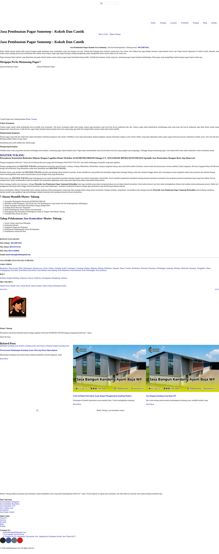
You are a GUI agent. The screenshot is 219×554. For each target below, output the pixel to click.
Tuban (208, 268)
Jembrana (37, 278)
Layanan (173, 23)
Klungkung (56, 278)
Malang (100, 268)
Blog (205, 23)
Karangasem (46, 278)
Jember (50, 268)
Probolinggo (160, 268)
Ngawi (122, 268)
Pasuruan (144, 268)
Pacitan (128, 268)
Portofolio (184, 23)
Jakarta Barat (25, 286)
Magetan (94, 268)
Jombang (57, 268)
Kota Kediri (32, 270)
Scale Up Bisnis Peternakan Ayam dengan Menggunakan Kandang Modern (102, 396)
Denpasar (23, 278)
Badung (3, 278)
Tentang (163, 23)
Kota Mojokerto (63, 270)
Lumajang (79, 268)
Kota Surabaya (101, 270)
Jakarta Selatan (36, 286)
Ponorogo (151, 268)
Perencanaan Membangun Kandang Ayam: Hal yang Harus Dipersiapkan (28, 350)
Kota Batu (14, 270)
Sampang (169, 268)
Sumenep (192, 268)
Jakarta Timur (47, 286)
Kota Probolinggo (88, 270)
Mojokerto (108, 268)
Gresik (45, 268)
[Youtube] (20, 540)
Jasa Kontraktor (33, 218)
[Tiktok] (14, 540)
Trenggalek (201, 268)
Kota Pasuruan (75, 270)
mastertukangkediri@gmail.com (18, 255)
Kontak (214, 23)
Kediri (64, 268)
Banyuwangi (13, 268)
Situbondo (184, 268)
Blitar (21, 268)
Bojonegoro (28, 268)
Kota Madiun (42, 270)
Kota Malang (52, 270)
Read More (4, 359)
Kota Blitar (23, 270)
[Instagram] (3, 540)
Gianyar (30, 278)
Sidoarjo (177, 268)
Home (153, 23)
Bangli (9, 278)
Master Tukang (31, 119)
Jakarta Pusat (4, 286)
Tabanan (64, 278)
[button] (0, 339)
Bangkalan (4, 268)
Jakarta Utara (15, 286)
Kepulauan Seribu (59, 286)
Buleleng (15, 278)
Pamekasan (136, 268)
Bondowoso (37, 268)
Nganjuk (116, 268)
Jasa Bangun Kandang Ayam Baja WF (161, 396)
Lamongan (71, 268)
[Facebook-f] (8, 540)
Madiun (87, 268)
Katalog (196, 23)
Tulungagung (5, 270)
